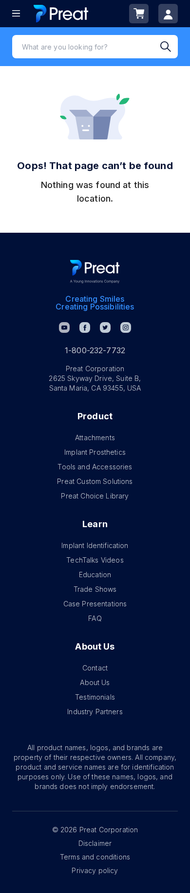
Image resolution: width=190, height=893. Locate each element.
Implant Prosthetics (95, 452)
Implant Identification (94, 545)
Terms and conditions (95, 857)
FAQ (94, 618)
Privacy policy (95, 870)
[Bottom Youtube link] (64, 327)
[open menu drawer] (16, 13)
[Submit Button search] (169, 46)
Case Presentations (95, 604)
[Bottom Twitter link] (105, 327)
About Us (95, 682)
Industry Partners (95, 711)
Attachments (95, 437)
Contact (95, 668)
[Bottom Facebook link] (84, 327)
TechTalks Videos (94, 560)
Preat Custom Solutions (95, 481)
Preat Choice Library (95, 496)
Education (95, 574)
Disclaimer (95, 843)
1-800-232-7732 (95, 350)
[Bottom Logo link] (95, 271)
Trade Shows (95, 589)
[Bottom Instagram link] (125, 327)
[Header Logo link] (61, 13)
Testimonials (95, 697)
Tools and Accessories (94, 467)
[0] (139, 13)
